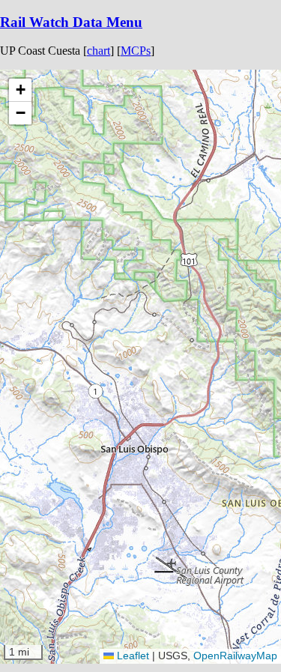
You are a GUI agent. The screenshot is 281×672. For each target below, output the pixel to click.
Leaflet (131, 656)
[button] (208, 181)
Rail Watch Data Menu (71, 22)
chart (98, 50)
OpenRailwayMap (235, 656)
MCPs (136, 50)
